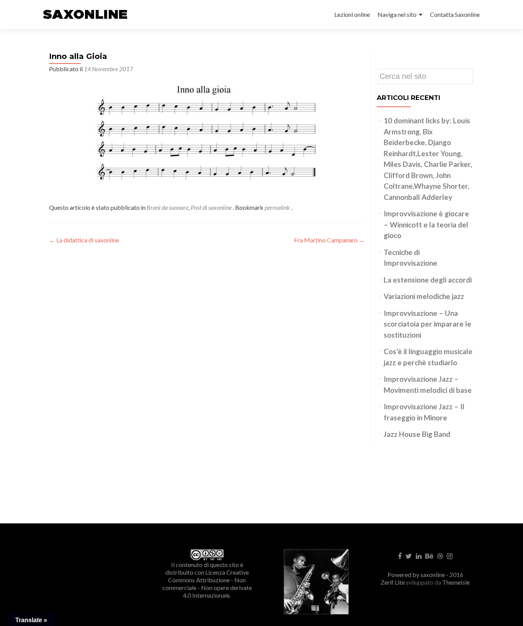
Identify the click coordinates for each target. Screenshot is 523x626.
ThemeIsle (456, 582)
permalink (278, 207)
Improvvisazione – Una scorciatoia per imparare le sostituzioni (427, 324)
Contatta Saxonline (455, 14)
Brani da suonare (167, 207)
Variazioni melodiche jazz (424, 296)
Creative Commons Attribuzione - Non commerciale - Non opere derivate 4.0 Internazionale (207, 584)
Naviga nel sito (397, 14)
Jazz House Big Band (417, 434)
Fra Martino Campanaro (329, 240)
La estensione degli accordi (428, 279)
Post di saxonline (211, 207)
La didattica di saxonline (84, 240)
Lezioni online (352, 14)
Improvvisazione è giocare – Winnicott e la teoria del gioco (426, 224)
